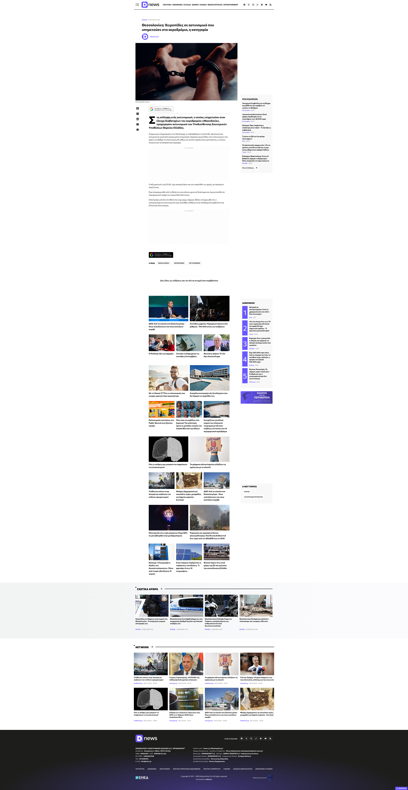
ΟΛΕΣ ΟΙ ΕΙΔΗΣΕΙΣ (231, 739)
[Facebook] (137, 108)
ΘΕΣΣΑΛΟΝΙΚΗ (163, 263)
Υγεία (244, 152)
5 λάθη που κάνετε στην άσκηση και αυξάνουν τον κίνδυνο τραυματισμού (160, 494)
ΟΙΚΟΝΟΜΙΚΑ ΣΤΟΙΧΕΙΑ (264, 769)
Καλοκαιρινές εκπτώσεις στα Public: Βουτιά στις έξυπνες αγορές (161, 423)
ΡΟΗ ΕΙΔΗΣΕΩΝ (250, 99)
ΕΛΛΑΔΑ (187, 5)
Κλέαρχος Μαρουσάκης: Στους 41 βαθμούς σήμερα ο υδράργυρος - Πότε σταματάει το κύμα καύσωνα (255, 158)
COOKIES (226, 769)
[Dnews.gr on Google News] (262, 4)
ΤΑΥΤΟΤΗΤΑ (139, 769)
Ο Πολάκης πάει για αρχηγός (161, 353)
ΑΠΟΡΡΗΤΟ (402, 788)
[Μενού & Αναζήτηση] (137, 4)
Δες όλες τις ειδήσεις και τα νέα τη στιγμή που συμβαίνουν (189, 280)
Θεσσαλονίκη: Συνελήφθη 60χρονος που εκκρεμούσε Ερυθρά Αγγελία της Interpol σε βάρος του (186, 621)
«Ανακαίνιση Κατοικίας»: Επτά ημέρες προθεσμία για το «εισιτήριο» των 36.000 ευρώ (254, 116)
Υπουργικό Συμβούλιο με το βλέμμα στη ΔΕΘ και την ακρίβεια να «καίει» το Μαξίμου (256, 105)
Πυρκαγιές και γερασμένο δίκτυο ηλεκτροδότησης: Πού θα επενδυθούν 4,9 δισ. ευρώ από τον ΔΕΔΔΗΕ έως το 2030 (208, 536)
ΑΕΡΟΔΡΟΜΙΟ (179, 263)
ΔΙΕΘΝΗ (195, 5)
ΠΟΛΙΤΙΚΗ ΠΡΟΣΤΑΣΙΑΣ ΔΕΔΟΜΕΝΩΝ (186, 769)
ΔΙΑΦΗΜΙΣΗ (151, 769)
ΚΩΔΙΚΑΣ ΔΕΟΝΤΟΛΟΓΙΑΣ (242, 769)
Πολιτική (252, 382)
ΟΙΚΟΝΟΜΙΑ (177, 5)
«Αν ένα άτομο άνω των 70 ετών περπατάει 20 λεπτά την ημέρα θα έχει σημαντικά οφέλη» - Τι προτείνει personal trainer (260, 326)
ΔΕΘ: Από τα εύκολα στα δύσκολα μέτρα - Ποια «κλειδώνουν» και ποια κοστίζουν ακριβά (167, 326)
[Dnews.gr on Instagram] (253, 4)
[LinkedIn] (137, 119)
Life (243, 141)
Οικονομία (246, 110)
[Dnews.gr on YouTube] (266, 4)
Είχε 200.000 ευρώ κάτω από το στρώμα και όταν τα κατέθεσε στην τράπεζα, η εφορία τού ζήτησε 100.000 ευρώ (260, 357)
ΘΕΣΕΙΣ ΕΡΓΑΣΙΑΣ (215, 5)
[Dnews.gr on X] (248, 4)
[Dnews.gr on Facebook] (244, 4)
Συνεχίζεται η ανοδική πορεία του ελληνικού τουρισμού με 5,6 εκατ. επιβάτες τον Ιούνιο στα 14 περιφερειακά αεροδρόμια (215, 425)
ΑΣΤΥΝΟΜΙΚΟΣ (194, 263)
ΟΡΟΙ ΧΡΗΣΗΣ (165, 769)
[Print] (137, 130)
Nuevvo (209, 779)
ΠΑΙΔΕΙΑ (203, 5)
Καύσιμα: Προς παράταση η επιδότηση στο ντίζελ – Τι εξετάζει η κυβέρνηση (256, 127)
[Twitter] (137, 114)
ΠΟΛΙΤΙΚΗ (167, 5)
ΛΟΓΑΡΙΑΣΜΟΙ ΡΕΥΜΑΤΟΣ (253, 497)
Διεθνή (251, 365)
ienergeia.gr (173, 683)
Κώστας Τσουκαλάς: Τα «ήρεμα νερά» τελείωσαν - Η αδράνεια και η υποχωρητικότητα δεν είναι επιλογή (259, 373)
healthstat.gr (138, 683)
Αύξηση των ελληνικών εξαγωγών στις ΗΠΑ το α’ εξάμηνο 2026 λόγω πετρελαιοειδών (184, 714)
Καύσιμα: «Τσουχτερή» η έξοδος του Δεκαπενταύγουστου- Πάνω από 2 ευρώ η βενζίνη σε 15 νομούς (161, 568)
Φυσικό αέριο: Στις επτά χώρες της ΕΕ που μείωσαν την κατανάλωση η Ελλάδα (215, 565)
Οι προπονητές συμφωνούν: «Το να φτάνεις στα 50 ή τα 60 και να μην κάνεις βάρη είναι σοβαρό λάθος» (256, 147)
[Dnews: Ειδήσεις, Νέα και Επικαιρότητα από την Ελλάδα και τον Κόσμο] (150, 5)
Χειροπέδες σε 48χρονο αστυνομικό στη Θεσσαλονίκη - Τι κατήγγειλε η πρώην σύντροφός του (151, 621)
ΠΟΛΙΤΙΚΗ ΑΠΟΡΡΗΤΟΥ (211, 769)
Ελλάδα (144, 20)
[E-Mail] (137, 124)
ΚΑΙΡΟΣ (247, 492)
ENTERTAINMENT (230, 5)
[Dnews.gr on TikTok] (257, 4)
